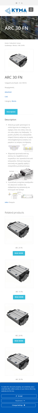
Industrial (13, 43)
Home (7, 43)
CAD (6, 97)
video (6, 202)
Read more (19, 253)
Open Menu (31, 10)
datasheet (8, 92)
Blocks (15, 45)
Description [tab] (11, 112)
